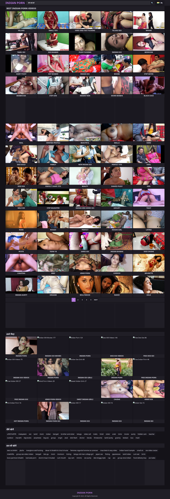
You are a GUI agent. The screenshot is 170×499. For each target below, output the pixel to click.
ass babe (152, 458)
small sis (140, 450)
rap (109, 458)
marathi (19, 438)
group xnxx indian (124, 458)
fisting (107, 454)
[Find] (152, 3)
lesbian (125, 438)
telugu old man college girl (83, 454)
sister (108, 434)
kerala (89, 438)
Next (96, 300)
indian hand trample (127, 450)
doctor (82, 438)
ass (114, 458)
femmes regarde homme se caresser (84, 450)
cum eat (136, 454)
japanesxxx (116, 454)
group (53, 438)
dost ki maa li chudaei (47, 458)
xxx (30, 434)
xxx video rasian (151, 450)
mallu (95, 434)
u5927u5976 (11, 434)
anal (66, 438)
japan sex (99, 454)
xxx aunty (87, 458)
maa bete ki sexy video (108, 450)
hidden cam (142, 434)
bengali (56, 434)
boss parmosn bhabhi (15, 458)
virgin (60, 438)
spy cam (71, 458)
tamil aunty (108, 438)
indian (48, 434)
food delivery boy (139, 458)
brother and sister (67, 434)
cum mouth (61, 458)
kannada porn (31, 458)
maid (137, 438)
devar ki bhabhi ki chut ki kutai (56, 450)
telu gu (46, 454)
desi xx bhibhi (12, 450)
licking (68, 454)
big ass (46, 438)
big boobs (27, 438)
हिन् (162, 3)
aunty (133, 434)
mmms (79, 458)
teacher (152, 434)
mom (42, 434)
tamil (35, 434)
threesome (98, 438)
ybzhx (22, 450)
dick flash (73, 438)
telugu (79, 434)
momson (60, 454)
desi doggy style (100, 458)
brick (143, 454)
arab (114, 434)
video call (87, 434)
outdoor (10, 438)
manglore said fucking (34, 450)
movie (126, 434)
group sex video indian (24, 454)
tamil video (127, 454)
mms (120, 434)
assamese (37, 438)
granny (118, 438)
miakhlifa (10, 454)
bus (132, 438)
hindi (101, 434)
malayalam (22, 434)
